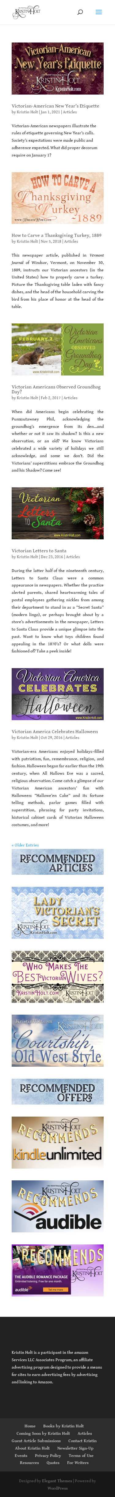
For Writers (78, 1462)
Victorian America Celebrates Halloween (55, 732)
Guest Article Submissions (36, 1440)
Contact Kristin (82, 1440)
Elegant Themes (57, 1481)
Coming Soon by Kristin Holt (43, 1433)
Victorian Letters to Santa (39, 551)
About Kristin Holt (32, 1448)
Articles (70, 112)
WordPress (58, 1488)
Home (30, 1426)
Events (21, 1455)
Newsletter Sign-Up (75, 1448)
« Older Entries (25, 845)
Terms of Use (81, 1455)
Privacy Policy (48, 1455)
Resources (29, 1462)
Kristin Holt (27, 112)
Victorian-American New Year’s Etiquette (55, 106)
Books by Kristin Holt (63, 1426)
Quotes (53, 1462)
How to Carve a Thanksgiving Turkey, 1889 (57, 235)
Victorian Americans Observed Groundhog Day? (56, 389)
